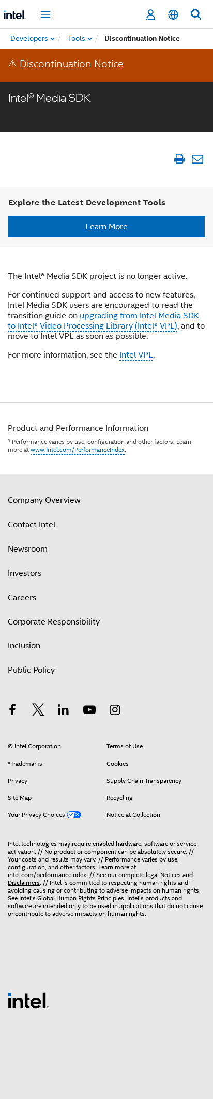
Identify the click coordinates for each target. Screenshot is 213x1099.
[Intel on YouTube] (89, 711)
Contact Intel (31, 524)
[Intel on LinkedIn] (63, 711)
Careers (22, 597)
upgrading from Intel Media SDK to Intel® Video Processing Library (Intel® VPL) (103, 320)
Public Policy (31, 670)
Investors (24, 573)
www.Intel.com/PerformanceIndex (78, 449)
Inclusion (24, 646)
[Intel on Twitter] (38, 711)
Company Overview (44, 500)
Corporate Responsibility (54, 622)
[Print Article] (179, 159)
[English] (173, 15)
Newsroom (28, 549)
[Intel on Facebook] (12, 711)
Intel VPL (136, 355)
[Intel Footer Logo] (28, 1000)
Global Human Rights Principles (80, 898)
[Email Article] (197, 159)
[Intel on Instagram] (115, 711)
